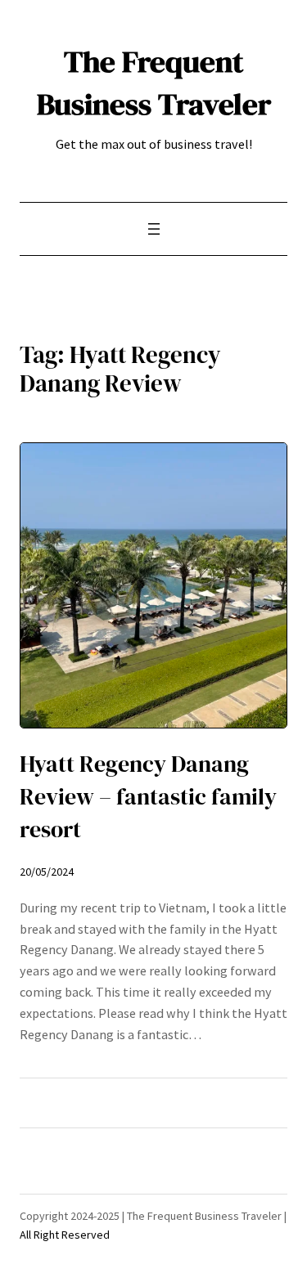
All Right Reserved (65, 1234)
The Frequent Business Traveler (154, 82)
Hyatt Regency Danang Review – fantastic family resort (148, 796)
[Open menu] (154, 229)
